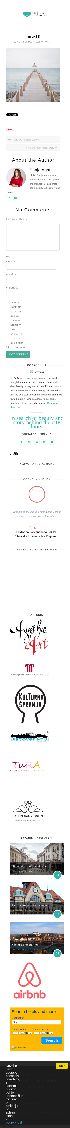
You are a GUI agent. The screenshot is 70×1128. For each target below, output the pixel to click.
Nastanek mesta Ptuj (25, 944)
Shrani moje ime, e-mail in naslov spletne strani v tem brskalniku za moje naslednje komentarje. (17, 325)
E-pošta (11, 275)
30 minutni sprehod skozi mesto (32, 866)
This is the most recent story (39, 147)
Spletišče (12, 288)
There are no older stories (25, 139)
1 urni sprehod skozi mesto (29, 905)
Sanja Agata (24, 42)
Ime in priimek (11, 259)
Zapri (62, 1065)
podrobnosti (14, 1122)
